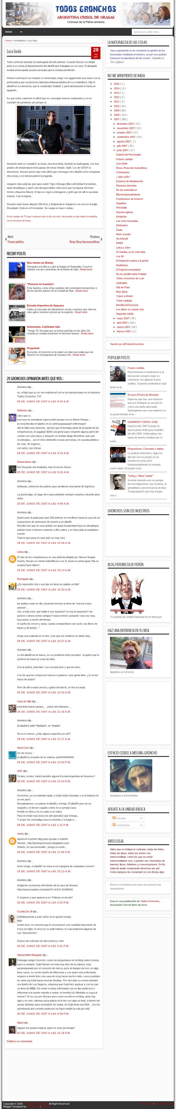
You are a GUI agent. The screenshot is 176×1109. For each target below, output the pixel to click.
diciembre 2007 (126, 123)
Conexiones (122, 172)
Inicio (9, 31)
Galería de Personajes (128, 154)
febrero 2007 (124, 331)
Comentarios (122, 825)
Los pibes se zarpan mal (129, 309)
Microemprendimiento (128, 194)
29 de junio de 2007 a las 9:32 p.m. (43, 902)
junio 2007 (123, 150)
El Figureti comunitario (128, 269)
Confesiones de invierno (129, 199)
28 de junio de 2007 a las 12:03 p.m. (44, 762)
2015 (117, 83)
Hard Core (23, 747)
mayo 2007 (123, 318)
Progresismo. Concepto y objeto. (146, 448)
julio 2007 (122, 145)
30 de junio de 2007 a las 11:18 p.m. (44, 1033)
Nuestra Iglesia (124, 212)
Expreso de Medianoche (129, 181)
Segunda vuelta (124, 313)
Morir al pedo (123, 234)
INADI (119, 243)
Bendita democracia (127, 305)
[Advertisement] (87, 1077)
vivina (20, 551)
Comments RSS (164, 1103)
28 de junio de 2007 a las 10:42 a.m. (44, 692)
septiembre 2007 (126, 136)
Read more (86, 269)
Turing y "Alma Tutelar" (140, 475)
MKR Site (46, 1106)
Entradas (120, 818)
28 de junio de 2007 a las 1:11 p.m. (43, 825)
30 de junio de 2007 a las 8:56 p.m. (43, 1013)
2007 (117, 119)
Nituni (20, 1022)
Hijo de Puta (122, 287)
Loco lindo (14, 51)
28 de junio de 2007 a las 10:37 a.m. (44, 641)
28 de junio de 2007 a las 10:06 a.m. (44, 543)
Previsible (121, 207)
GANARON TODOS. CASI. (143, 421)
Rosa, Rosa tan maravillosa (131, 167)
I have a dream (124, 296)
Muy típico (122, 291)
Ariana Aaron (24, 461)
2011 (117, 101)
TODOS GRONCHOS (36, 1103)
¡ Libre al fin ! (123, 176)
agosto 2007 (124, 141)
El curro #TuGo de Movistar (143, 394)
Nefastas (22, 410)
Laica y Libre (123, 247)
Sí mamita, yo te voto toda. (131, 252)
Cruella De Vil (25, 911)
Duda (119, 230)
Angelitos (121, 203)
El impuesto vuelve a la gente (132, 260)
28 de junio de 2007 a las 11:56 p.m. (44, 852)
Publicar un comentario (19, 1041)
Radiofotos (122, 265)
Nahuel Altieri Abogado (29, 955)
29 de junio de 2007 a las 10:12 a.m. (44, 871)
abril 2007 (122, 322)
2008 (117, 114)
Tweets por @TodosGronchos (127, 344)
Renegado (23, 579)
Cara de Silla (24, 701)
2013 (117, 92)
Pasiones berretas (126, 185)
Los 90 (120, 256)
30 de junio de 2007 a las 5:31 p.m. (43, 946)
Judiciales (121, 283)
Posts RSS (146, 1103)
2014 (117, 88)
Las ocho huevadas (127, 221)
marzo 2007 (124, 327)
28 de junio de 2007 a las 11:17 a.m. (44, 739)
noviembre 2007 (126, 128)
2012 (117, 97)
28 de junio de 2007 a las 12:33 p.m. (44, 781)
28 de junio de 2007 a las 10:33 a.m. (44, 589)
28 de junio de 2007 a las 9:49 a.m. (43, 503)
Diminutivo (122, 225)
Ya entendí (122, 238)
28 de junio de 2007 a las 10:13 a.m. (44, 570)
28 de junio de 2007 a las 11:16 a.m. (44, 711)
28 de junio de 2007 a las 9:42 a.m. (43, 401)
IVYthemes (33, 1106)
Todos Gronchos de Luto (130, 278)
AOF (20, 771)
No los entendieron (126, 190)
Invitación (121, 216)
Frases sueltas (124, 159)
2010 (117, 106)
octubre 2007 (124, 132)
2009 (117, 110)
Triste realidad (124, 300)
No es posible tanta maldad (131, 274)
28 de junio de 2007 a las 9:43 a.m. (43, 453)
